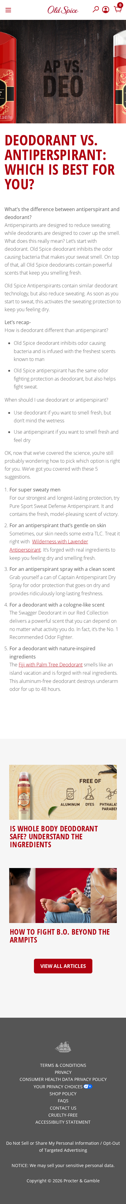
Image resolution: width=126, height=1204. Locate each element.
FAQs (63, 1101)
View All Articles (63, 966)
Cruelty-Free (63, 1115)
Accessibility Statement (63, 1122)
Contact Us (63, 1108)
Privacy (63, 1072)
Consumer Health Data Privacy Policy (63, 1079)
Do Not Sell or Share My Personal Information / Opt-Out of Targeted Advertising (63, 1146)
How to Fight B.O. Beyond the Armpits (60, 935)
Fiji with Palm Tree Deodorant (51, 664)
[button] (96, 10)
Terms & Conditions (63, 1065)
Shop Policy (63, 1093)
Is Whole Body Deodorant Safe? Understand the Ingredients (54, 836)
